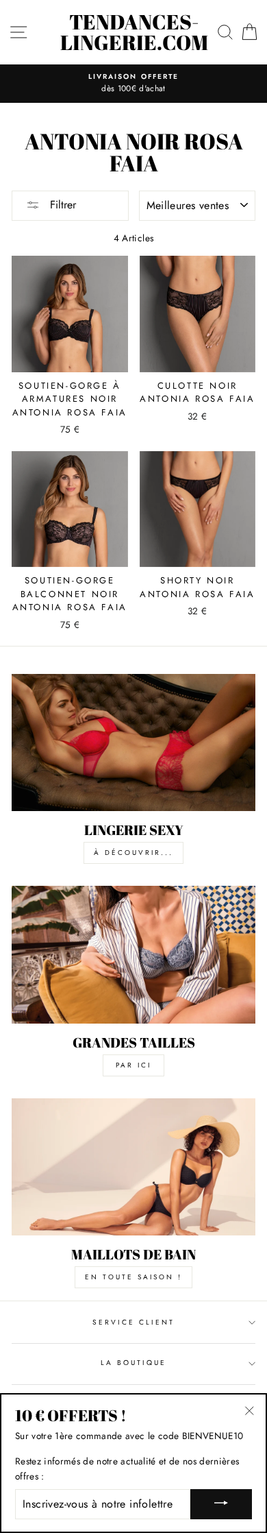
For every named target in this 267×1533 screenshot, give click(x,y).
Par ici (133, 1065)
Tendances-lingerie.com (134, 32)
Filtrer (61, 205)
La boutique (134, 1362)
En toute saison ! (133, 1277)
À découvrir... (133, 852)
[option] (133, 83)
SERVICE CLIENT (133, 1322)
